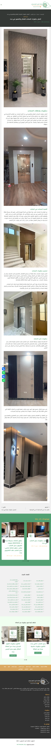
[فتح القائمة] (1, 5)
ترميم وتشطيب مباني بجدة (13, 592)
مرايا (5, 667)
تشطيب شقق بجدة (39, 584)
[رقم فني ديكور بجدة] (3, 376)
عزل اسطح (28, 667)
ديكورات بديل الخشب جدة (12, 586)
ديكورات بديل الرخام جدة (13, 602)
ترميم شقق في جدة (26, 607)
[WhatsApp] (3, 380)
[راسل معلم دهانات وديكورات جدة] (3, 372)
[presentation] (38, 529)
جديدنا (38, 14)
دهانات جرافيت (27, 595)
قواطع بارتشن (46, 713)
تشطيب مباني (46, 703)
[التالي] (4, 541)
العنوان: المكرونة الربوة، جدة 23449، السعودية (40, 726)
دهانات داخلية (40, 597)
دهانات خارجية (44, 667)
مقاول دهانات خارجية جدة (12, 584)
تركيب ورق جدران (26, 581)
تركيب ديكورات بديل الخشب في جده (38, 541)
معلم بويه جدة (40, 595)
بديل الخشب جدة (39, 602)
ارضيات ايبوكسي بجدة (25, 584)
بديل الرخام (14, 667)
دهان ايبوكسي (46, 701)
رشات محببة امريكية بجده (12, 595)
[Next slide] (3, 642)
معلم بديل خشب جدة (26, 600)
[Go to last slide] (47, 541)
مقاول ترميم (27, 602)
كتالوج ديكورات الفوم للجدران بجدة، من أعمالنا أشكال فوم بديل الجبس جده (13, 647)
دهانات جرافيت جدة (26, 611)
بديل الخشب (33, 14)
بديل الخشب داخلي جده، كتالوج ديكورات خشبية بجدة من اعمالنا (38, 646)
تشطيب (26, 669)
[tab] (26, 659)
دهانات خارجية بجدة (26, 589)
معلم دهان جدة (39, 581)
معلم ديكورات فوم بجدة (25, 586)
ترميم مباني (40, 589)
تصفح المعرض (37, 653)
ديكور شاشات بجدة (39, 611)
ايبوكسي (21, 669)
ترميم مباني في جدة (26, 604)
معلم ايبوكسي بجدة (13, 604)
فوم (9, 667)
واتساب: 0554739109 (45, 732)
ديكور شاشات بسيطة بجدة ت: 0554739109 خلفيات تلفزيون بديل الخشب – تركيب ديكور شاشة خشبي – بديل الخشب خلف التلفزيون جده (13, 546)
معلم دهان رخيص (26, 597)
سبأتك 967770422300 (21, 744)
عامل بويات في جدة (26, 609)
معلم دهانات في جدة (38, 604)
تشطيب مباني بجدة (14, 607)
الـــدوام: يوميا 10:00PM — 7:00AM (42, 728)
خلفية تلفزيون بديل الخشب (14, 580)
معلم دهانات (43, 22)
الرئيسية (42, 14)
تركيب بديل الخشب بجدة (13, 600)
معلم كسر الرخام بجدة (25, 592)
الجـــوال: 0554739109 (45, 730)
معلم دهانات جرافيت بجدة (12, 589)
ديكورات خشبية (40, 586)
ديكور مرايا (47, 720)
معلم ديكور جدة (39, 600)
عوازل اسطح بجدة (14, 609)
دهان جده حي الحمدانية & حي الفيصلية (39, 508)
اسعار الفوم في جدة (38, 609)
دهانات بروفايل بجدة (13, 611)
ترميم (31, 669)
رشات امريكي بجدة (39, 607)
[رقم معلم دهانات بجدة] (3, 368)
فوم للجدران (47, 715)
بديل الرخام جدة (39, 592)
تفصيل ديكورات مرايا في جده (9, 508)
